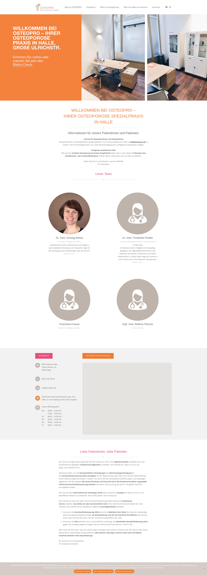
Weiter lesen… (69, 253)
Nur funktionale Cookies (103, 571)
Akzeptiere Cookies (82, 571)
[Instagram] (170, 7)
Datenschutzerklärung (124, 571)
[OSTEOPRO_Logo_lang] (47, 7)
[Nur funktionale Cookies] (204, 568)
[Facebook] (166, 7)
